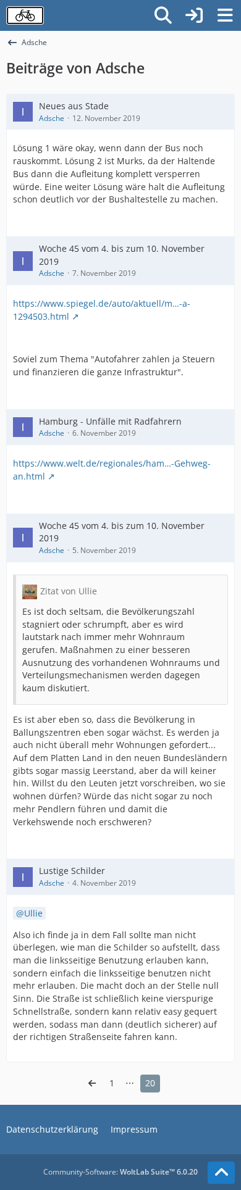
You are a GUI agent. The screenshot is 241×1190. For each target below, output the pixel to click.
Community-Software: (120, 1172)
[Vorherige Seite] (92, 1083)
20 (150, 1083)
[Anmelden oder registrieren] (194, 15)
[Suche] (163, 15)
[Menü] (225, 15)
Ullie (33, 913)
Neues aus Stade (74, 106)
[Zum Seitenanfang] (221, 1173)
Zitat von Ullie (68, 591)
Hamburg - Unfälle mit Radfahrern (110, 421)
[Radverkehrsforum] (25, 15)
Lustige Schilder (72, 870)
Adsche (51, 118)
